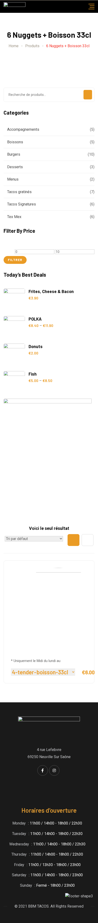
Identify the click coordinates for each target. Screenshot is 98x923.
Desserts (15, 167)
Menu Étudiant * (31, 651)
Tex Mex (14, 216)
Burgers (13, 154)
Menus (13, 179)
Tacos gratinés (19, 192)
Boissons (15, 142)
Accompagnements (23, 129)
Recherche (87, 94)
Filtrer (15, 260)
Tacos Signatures (21, 204)
